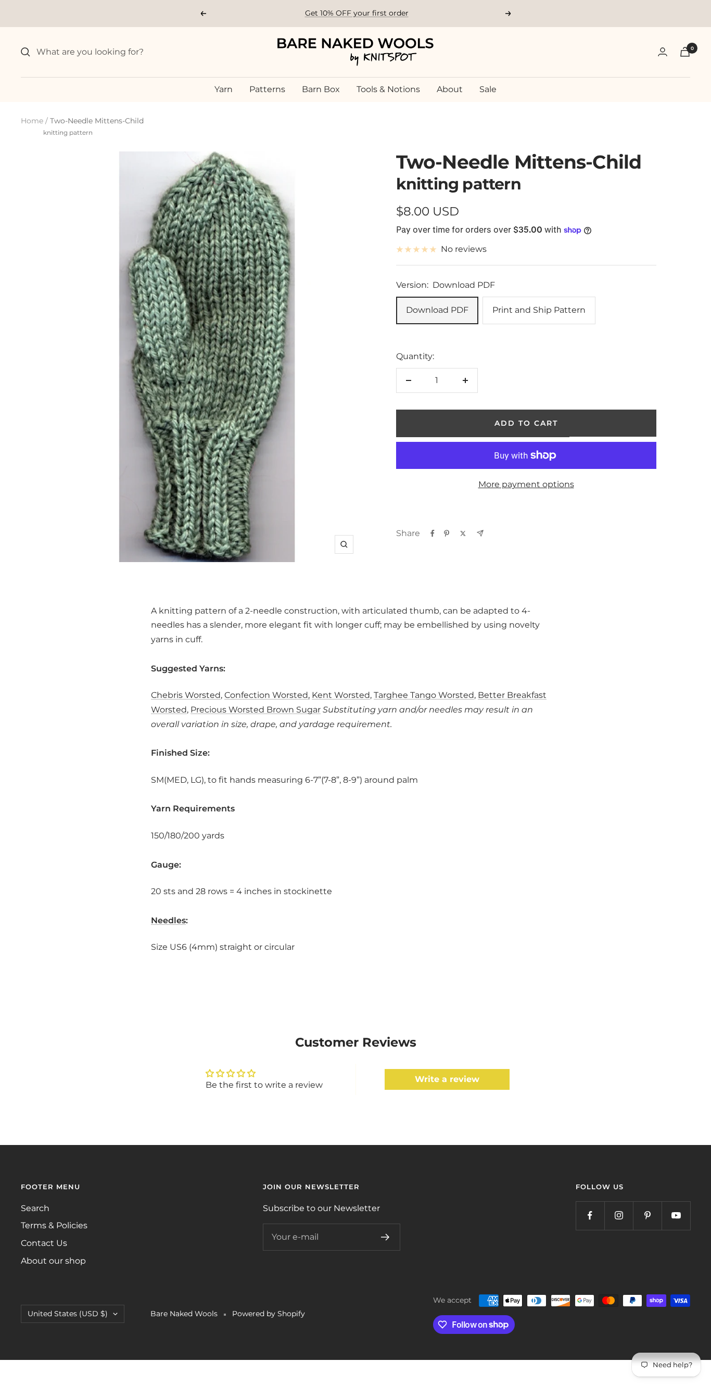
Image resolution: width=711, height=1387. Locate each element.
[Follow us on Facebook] (590, 1215)
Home (32, 120)
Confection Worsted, (267, 695)
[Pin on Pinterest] (446, 533)
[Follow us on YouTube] (676, 1215)
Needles (168, 920)
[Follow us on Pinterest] (647, 1215)
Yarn (223, 89)
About (450, 89)
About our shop (53, 1261)
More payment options (526, 484)
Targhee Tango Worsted (424, 695)
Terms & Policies (54, 1225)
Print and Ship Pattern (539, 310)
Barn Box (321, 89)
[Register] (385, 1237)
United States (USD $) (68, 1313)
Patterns (267, 89)
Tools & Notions (388, 89)
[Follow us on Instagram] (618, 1215)
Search (35, 1208)
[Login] (662, 51)
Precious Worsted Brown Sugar (256, 710)
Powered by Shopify (268, 1313)
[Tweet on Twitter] (463, 533)
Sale (488, 89)
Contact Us (44, 1243)
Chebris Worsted (186, 695)
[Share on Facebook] (432, 533)
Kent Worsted (341, 695)
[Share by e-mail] (480, 533)
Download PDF (437, 310)
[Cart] (685, 52)
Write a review (447, 1079)
